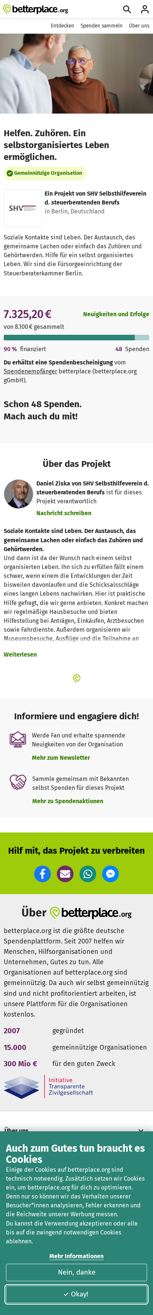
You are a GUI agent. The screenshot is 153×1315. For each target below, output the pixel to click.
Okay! (79, 1294)
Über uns (139, 26)
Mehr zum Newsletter (61, 757)
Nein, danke (76, 1272)
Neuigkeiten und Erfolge (116, 314)
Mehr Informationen (76, 1256)
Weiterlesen (20, 654)
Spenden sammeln (102, 26)
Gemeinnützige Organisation (48, 173)
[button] (42, 874)
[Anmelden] (144, 9)
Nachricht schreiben (63, 513)
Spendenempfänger (30, 371)
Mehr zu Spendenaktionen (67, 801)
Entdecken (62, 26)
